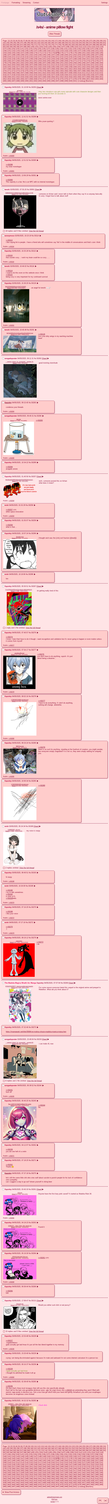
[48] (59, 43)
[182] (88, 53)
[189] (18, 55)
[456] (79, 77)
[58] (94, 43)
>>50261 (41, 1258)
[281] (18, 63)
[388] (84, 71)
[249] (79, 59)
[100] (32, 47)
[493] (40, 81)
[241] (44, 59)
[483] (97, 79)
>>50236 (11, 1349)
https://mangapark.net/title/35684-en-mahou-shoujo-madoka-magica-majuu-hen (36, 1032)
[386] (75, 71)
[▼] (100, 1500)
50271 (33, 1160)
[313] (57, 65)
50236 (33, 1364)
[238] (31, 59)
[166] (18, 53)
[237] (27, 59)
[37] (21, 43)
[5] (19, 41)
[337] (62, 67)
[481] (88, 79)
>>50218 (68, 1390)
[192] (31, 55)
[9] (29, 41)
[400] (35, 73)
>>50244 (41, 1105)
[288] (49, 63)
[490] (27, 81)
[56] (87, 43)
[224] (70, 57)
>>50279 (11, 933)
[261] (31, 61)
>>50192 (9, 894)
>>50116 (11, 246)
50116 (32, 266)
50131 (33, 1301)
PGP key (54, 1499)
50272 (30, 922)
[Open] (39, 87)
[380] (49, 71)
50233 (39, 1039)
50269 (65, 983)
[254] (101, 59)
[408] (70, 73)
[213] (22, 57)
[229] (92, 57)
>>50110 (9, 255)
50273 (33, 1027)
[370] (5, 71)
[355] (40, 69)
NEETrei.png (20, 746)
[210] (9, 57)
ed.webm (20, 90)
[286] (40, 63)
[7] (24, 41)
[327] (18, 67)
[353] (31, 69)
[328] (22, 67)
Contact (36, 3)
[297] (88, 63)
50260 (33, 1382)
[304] (18, 65)
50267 (33, 586)
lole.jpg (18, 419)
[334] (49, 67)
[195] (44, 55)
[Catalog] (81, 81)
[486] (9, 81)
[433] (79, 75)
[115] (97, 47)
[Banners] (89, 81)
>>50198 (11, 881)
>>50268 (11, 1282)
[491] (31, 81)
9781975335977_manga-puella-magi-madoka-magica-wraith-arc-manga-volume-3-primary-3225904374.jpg (20, 986)
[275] (92, 61)
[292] (66, 63)
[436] (92, 75)
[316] (70, 65)
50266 (33, 1253)
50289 (33, 462)
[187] (9, 55)
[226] (79, 57)
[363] (75, 69)
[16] (52, 41)
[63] (7, 45)
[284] (31, 63)
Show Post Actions (12, 1492)
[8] (27, 41)
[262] (35, 61)
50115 (33, 251)
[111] (80, 47)
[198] (57, 55)
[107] (63, 47)
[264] (44, 61)
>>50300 (11, 155)
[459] (92, 77)
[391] (97, 71)
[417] (9, 75)
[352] (27, 69)
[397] (22, 73)
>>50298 (9, 165)
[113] (89, 47)
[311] (48, 65)
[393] (5, 73)
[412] (88, 73)
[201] (70, 55)
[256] (9, 61)
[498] (62, 81)
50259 (33, 520)
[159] (88, 51)
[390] (92, 71)
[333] (44, 67)
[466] (22, 79)
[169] (31, 53)
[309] (40, 65)
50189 (30, 826)
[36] (18, 43)
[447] (40, 77)
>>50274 (9, 637)
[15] (49, 41)
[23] (76, 41)
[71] (35, 45)
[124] (35, 49)
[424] (40, 75)
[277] (101, 61)
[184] (97, 53)
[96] (18, 47)
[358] (53, 69)
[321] (92, 65)
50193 (33, 873)
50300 (33, 160)
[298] (92, 63)
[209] (5, 57)
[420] (22, 75)
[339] (70, 67)
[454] (70, 77)
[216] (35, 57)
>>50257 (9, 510)
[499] (66, 81)
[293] (70, 63)
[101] (37, 47)
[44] (45, 43)
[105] (54, 47)
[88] (94, 45)
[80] (66, 45)
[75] (49, 45)
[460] (97, 77)
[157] (79, 51)
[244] (57, 59)
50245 (33, 1101)
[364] (79, 69)
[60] (101, 43)
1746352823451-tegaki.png (19, 784)
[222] (62, 57)
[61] (104, 43)
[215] (31, 57)
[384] (66, 71)
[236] (22, 59)
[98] (25, 47)
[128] (52, 49)
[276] (97, 61)
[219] (48, 57)
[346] (101, 67)
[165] (13, 53)
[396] (18, 73)
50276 (33, 633)
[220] (53, 57)
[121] (22, 49)
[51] (69, 43)
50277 (33, 650)
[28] (94, 41)
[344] (92, 67)
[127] (48, 49)
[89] (97, 45)
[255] (5, 61)
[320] (88, 65)
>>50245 (11, 1096)
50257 (33, 476)
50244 (39, 1085)
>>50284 (11, 411)
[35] (14, 43)
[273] (84, 61)
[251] (88, 59)
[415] (101, 73)
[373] (18, 71)
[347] (5, 69)
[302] (9, 65)
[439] (5, 77)
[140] (5, 51)
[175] (57, 53)
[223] (66, 57)
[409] (75, 73)
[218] (44, 57)
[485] (5, 81)
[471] (44, 79)
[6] (21, 41)
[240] (40, 59)
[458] (88, 77)
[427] (53, 75)
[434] (84, 75)
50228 (33, 1336)
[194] (40, 55)
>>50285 (11, 776)
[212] (18, 57)
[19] (63, 41)
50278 (33, 696)
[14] (45, 41)
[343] (88, 67)
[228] (88, 57)
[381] (53, 71)
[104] (50, 47)
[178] (70, 53)
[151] (53, 51)
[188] (13, 55)
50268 (33, 1287)
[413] (92, 73)
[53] (76, 43)
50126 (33, 283)
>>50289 (11, 458)
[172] (44, 53)
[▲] (105, 1500)
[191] (27, 55)
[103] (45, 47)
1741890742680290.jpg (19, 120)
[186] (5, 55)
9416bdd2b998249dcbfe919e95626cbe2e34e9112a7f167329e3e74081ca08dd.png (20, 479)
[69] (28, 45)
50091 (32, 189)
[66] (18, 45)
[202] (75, 55)
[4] (16, 41)
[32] (4, 43)
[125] (39, 49)
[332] (40, 67)
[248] (75, 59)
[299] (97, 63)
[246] (66, 59)
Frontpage (5, 3)
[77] (56, 45)
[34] (11, 43)
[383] (62, 71)
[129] (57, 49)
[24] (80, 41)
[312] (53, 65)
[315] (66, 65)
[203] (79, 55)
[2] (11, 41)
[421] (27, 75)
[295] (79, 63)
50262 (33, 1145)
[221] (57, 57)
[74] (45, 45)
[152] (57, 51)
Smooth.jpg (19, 1304)
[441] (13, 77)
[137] (92, 49)
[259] (22, 61)
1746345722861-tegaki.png (19, 699)
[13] (42, 41)
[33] (7, 43)
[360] (62, 69)
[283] (27, 63)
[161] (97, 51)
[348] (9, 69)
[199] (62, 55)
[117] (5, 49)
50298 (33, 117)
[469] (35, 79)
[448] (44, 77)
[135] (83, 49)
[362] (70, 69)
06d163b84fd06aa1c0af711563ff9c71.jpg (16, 286)
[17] (56, 41)
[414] (97, 73)
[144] (22, 51)
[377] (35, 71)
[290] (57, 63)
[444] (27, 77)
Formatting (16, 3)
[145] (27, 51)
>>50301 (11, 171)
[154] (66, 51)
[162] (101, 51)
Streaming (26, 3)
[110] (76, 47)
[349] (13, 69)
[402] (44, 73)
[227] (83, 57)
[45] (49, 43)
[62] (4, 45)
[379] (44, 71)
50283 (33, 403)
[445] (31, 77)
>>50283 (39, 420)
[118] (9, 49)
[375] (27, 71)
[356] (44, 69)
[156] (75, 51)
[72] (38, 45)
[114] (93, 47)
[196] (49, 55)
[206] (92, 55)
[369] (101, 69)
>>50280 (11, 738)
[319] (83, 65)
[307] (31, 65)
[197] (53, 55)
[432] (75, 75)
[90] (101, 45)
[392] (101, 71)
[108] (67, 47)
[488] (18, 81)
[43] (42, 43)
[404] (53, 73)
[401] (40, 73)
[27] (90, 41)
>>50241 (9, 1090)
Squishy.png (20, 536)
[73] (42, 45)
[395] (13, 73)
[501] (75, 81)
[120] (17, 49)
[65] (14, 45)
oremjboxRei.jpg (19, 653)
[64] (11, 45)
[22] (73, 41)
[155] (70, 51)
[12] (38, 41)
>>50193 (9, 898)
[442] (18, 77)
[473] (53, 79)
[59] (97, 43)
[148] (40, 51)
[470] (40, 79)
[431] (70, 75)
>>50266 (11, 1218)
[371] (9, 71)
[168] (27, 53)
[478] (75, 79)
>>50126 (41, 334)
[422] (31, 75)
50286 (33, 533)
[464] (13, 79)
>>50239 (9, 1149)
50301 (33, 175)
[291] (62, 63)
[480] (84, 79)
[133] (74, 49)
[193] (35, 55)
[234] (13, 59)
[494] (44, 81)
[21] (69, 41)
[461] (101, 77)
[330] (31, 67)
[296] (84, 63)
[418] (13, 75)
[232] (5, 59)
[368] (97, 69)
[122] (26, 49)
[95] (14, 47)
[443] (22, 77)
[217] (40, 57)
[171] (40, 53)
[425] (44, 75)
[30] (101, 41)
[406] (62, 73)
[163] (5, 53)
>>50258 (11, 500)
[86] (87, 45)
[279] (9, 63)
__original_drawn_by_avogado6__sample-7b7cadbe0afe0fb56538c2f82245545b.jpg (20, 361)
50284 (39, 416)
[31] (104, 41)
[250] (84, 59)
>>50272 (11, 918)
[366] (88, 69)
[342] (84, 67)
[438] (101, 75)
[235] (18, 59)
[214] (26, 57)
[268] (62, 61)
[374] (22, 71)
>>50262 (9, 1165)
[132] (70, 49)
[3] (14, 41)
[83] (76, 45)
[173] (49, 53)
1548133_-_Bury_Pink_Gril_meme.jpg (20, 1225)
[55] (83, 43)
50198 (30, 886)
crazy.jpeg (19, 941)
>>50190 (9, 890)
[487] (13, 81)
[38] (25, 43)
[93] (7, 47)
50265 (33, 1401)
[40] (31, 43)
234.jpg (20, 1192)
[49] (63, 43)
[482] (92, 79)
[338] (66, 67)
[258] (18, 61)
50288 (30, 574)
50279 (33, 938)
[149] (44, 51)
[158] (84, 51)
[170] (35, 53)
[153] (62, 51)
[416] (5, 75)
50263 (33, 1223)
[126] (44, 49)
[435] (88, 75)
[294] (75, 63)
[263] (40, 61)
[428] (57, 75)
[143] (18, 51)
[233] (9, 59)
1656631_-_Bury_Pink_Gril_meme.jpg (20, 1404)
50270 (33, 907)
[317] (75, 65)
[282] (22, 63)
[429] (62, 75)
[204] (84, 55)
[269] (66, 61)
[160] (92, 51)
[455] (75, 77)
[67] (21, 45)
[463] (9, 79)
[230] (97, 57)
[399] (31, 73)
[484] (101, 79)
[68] (25, 45)
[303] (13, 65)
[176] (62, 53)
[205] (88, 55)
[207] (97, 55)
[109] (72, 47)
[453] (66, 77)
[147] (35, 51)
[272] (79, 61)
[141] (9, 51)
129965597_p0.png (14, 829)
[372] (13, 71)
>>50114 (9, 271)
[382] (57, 71)
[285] (35, 63)
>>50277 (11, 645)
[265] (49, 61)
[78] (59, 45)
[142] (13, 51)
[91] (104, 45)
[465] (18, 79)
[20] (66, 41)
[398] (27, 73)
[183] (92, 53)
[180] (79, 53)
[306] (27, 65)
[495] (49, 81)
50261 (33, 1189)
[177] (66, 53)
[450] (53, 77)
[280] (13, 63)
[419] (18, 75)
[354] (35, 69)
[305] (22, 65)
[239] (35, 59)
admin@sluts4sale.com (54, 1497)
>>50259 (11, 516)
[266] (53, 61)
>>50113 (9, 240)
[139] (101, 49)
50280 (33, 743)
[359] (57, 69)
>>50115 (9, 275)
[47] (56, 43)
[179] (75, 53)
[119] (13, 49)
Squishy (8, 403)
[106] (59, 47)
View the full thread (36, 231)
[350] (18, 69)
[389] (88, 71)
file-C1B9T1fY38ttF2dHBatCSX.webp (19, 1104)
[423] (35, 75)
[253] (97, 59)
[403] (49, 73)
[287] (44, 63)
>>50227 (9, 1341)
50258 (30, 505)
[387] (79, 71)
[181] (84, 53)
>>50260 (11, 1377)
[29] (97, 41)
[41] (35, 43)
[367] (92, 69)
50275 (33, 1173)
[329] (27, 67)
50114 (36, 236)
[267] (57, 61)
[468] (31, 79)
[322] (97, 65)
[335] (53, 67)
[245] (62, 59)
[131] (66, 49)
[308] (35, 65)
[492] (35, 81)
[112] (84, 47)
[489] (22, 81)
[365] (84, 69)
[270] (70, 61)
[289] (53, 63)
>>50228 (9, 1369)
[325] (9, 67)
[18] (59, 41)
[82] (73, 45)
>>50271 (11, 1156)
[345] (97, 67)
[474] (57, 79)
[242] (49, 59)
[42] (38, 43)
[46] (52, 43)
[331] (35, 67)
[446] (35, 77)
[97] (21, 47)
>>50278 (11, 692)
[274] (88, 61)
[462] (5, 79)
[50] (66, 43)
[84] (80, 45)
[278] (5, 63)
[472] (49, 79)
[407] (66, 73)
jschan (53, 1501)
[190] (22, 55)
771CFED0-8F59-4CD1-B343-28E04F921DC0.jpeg (19, 589)
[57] (90, 43)
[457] (84, 77)
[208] (101, 55)
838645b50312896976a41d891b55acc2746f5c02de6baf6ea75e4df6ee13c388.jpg (20, 193)
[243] (53, 59)
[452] (62, 77)
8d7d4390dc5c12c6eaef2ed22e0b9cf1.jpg (20, 333)
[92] (4, 47)
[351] (22, 69)
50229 (33, 1353)
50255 (33, 87)
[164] (9, 53)
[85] (83, 45)
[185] (101, 53)
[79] (63, 45)
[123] (31, 49)
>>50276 (40, 654)
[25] (83, 41)
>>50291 (11, 325)
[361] (66, 69)
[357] (49, 69)
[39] (28, 43)
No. (30, 87)
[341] (79, 67)
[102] (41, 47)
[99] (28, 47)
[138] (96, 49)
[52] (73, 43)
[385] (70, 71)
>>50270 (11, 902)
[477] (70, 79)
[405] (57, 73)
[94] (11, 47)
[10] (32, 41)
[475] (62, 79)
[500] (70, 81)
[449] (49, 77)
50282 (39, 358)
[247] (70, 59)
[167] (22, 53)
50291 (32, 330)
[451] (57, 77)
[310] (44, 65)
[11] (35, 41)
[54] (80, 43)
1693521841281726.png (20, 1256)
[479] (79, 79)
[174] (53, 53)
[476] (66, 79)
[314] (62, 65)
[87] (90, 45)
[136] (88, 49)
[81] (69, 45)
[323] (101, 65)
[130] (61, 49)
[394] (9, 73)
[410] (79, 73)
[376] (31, 71)
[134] (79, 49)
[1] (9, 41)
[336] (57, 67)
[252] (92, 59)
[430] (66, 75)
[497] (57, 81)
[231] (101, 57)
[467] (27, 79)
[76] (52, 45)
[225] (75, 57)
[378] (40, 71)
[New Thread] (54, 34)
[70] (31, 45)
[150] (49, 51)
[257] (13, 61)
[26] (87, 41)
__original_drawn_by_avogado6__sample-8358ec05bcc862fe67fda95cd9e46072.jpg (20, 1042)
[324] (5, 67)
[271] (75, 61)
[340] (75, 67)
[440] (9, 77)
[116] (101, 47)
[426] (49, 75)
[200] (66, 55)
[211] (13, 57)
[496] (53, 81)
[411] (83, 73)
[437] (97, 75)
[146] (31, 51)
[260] (27, 61)
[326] (13, 67)
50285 (33, 781)
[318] (79, 65)
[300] (101, 63)
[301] (5, 65)
